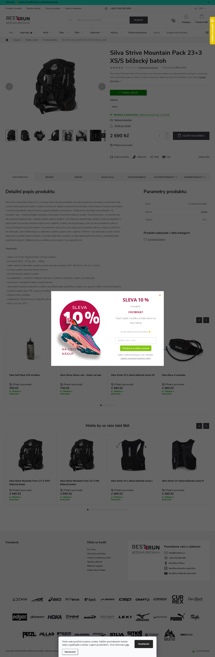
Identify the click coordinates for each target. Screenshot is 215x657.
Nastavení (70, 651)
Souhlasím (143, 644)
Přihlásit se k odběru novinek (135, 348)
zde (127, 644)
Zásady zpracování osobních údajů (136, 358)
